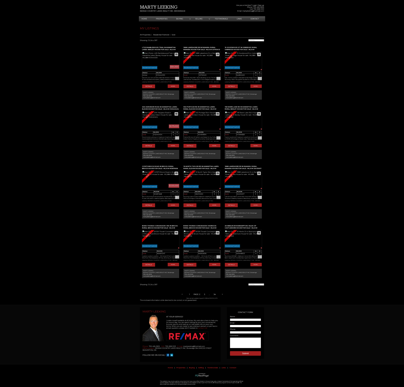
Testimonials (221, 19)
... (209, 294)
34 (215, 294)
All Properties (145, 35)
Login (254, 5)
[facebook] (168, 355)
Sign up (261, 5)
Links (239, 19)
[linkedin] (172, 355)
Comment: (234, 336)
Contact (255, 19)
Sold (173, 35)
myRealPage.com (202, 375)
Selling (201, 368)
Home (144, 19)
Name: (233, 317)
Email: (232, 323)
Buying (192, 368)
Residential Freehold (161, 35)
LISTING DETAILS (148, 86)
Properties (161, 19)
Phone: (233, 329)
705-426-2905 (147, 96)
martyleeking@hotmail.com (253, 11)
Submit (245, 353)
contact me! (202, 328)
